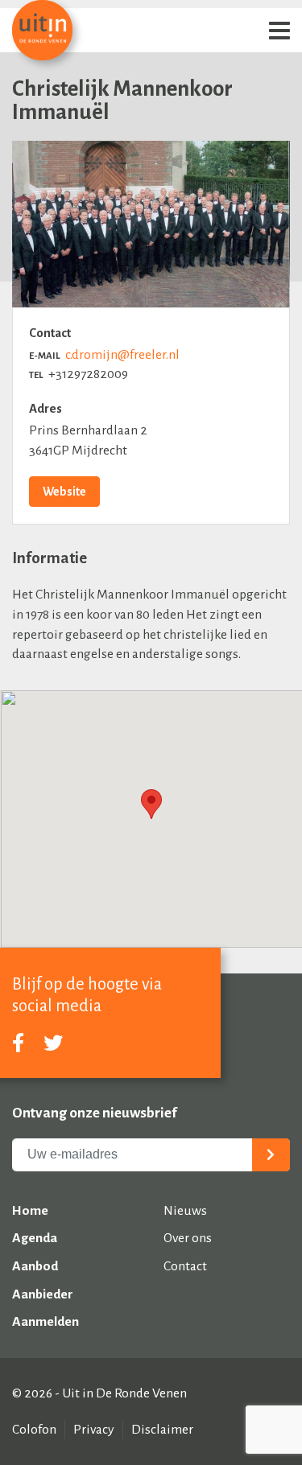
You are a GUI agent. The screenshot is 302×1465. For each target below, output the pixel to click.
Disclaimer (162, 1429)
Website (64, 491)
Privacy (93, 1429)
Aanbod (35, 1266)
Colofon (34, 1429)
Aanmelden (45, 1322)
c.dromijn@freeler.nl (122, 355)
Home (30, 1211)
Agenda (34, 1238)
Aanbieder (42, 1294)
